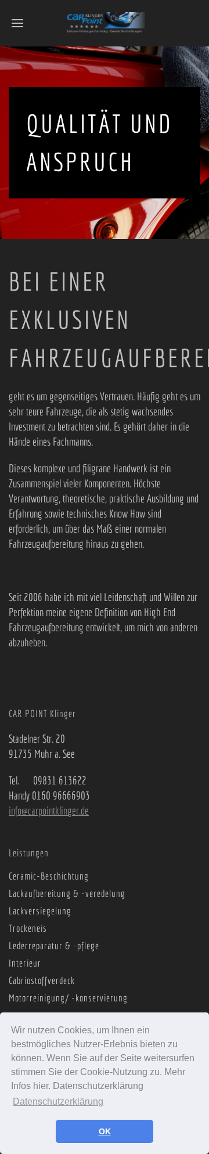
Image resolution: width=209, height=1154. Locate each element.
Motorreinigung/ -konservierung (68, 997)
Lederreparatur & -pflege (54, 945)
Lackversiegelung (40, 910)
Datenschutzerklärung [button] (58, 1101)
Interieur (25, 962)
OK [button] (105, 1131)
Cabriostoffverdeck (42, 980)
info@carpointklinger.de (49, 810)
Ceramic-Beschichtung (49, 875)
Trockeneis (28, 928)
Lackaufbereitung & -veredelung (67, 893)
